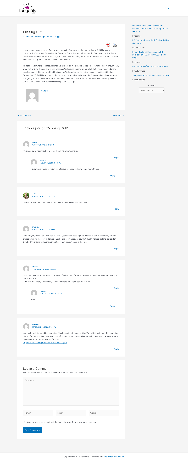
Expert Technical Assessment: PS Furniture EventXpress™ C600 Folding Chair (149, 55)
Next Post (118, 115)
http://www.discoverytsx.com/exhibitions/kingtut (45, 342)
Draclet (35, 267)
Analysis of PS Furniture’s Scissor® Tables (151, 75)
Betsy (34, 142)
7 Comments (29, 36)
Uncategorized (42, 36)
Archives (152, 85)
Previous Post (25, 115)
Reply (116, 157)
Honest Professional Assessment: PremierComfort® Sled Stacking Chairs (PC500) (150, 28)
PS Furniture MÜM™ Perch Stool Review (150, 66)
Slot (167, 8)
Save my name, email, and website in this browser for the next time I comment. (62, 422)
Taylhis (35, 227)
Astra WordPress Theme (113, 456)
